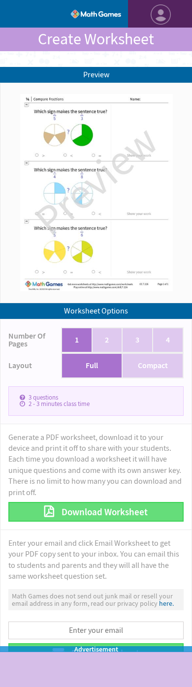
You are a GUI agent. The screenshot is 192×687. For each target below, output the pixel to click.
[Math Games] (96, 14)
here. (166, 603)
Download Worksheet (104, 512)
